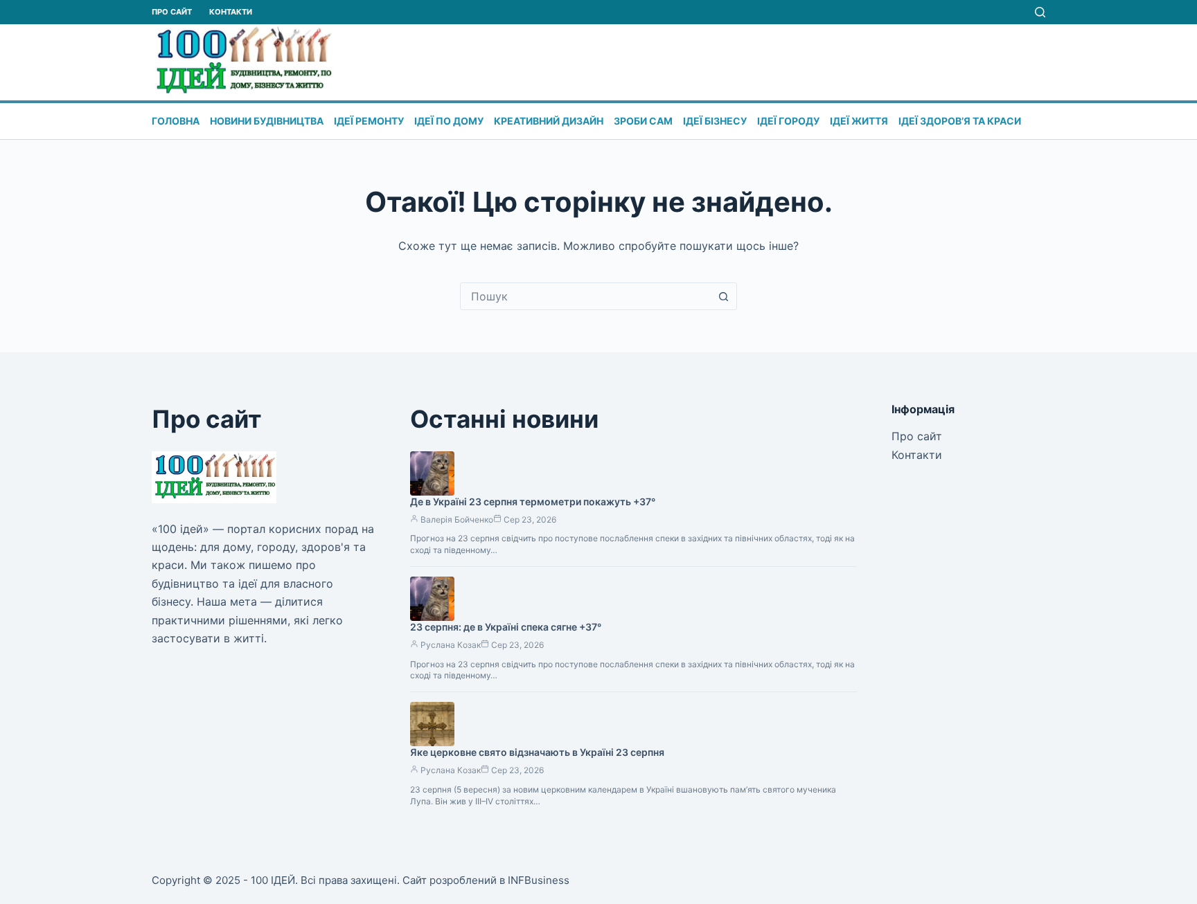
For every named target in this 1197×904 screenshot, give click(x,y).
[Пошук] (1040, 12)
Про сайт (172, 12)
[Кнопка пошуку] (723, 296)
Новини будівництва (266, 121)
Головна (176, 121)
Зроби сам (643, 121)
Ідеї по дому (449, 121)
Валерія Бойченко (456, 519)
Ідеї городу (788, 121)
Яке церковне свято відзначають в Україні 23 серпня (537, 752)
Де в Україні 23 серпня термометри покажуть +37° (532, 501)
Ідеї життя (859, 121)
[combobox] (585, 296)
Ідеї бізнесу (715, 121)
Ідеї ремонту (369, 121)
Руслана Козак (450, 645)
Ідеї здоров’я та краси (959, 121)
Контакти (230, 12)
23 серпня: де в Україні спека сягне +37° (505, 627)
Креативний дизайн (548, 121)
